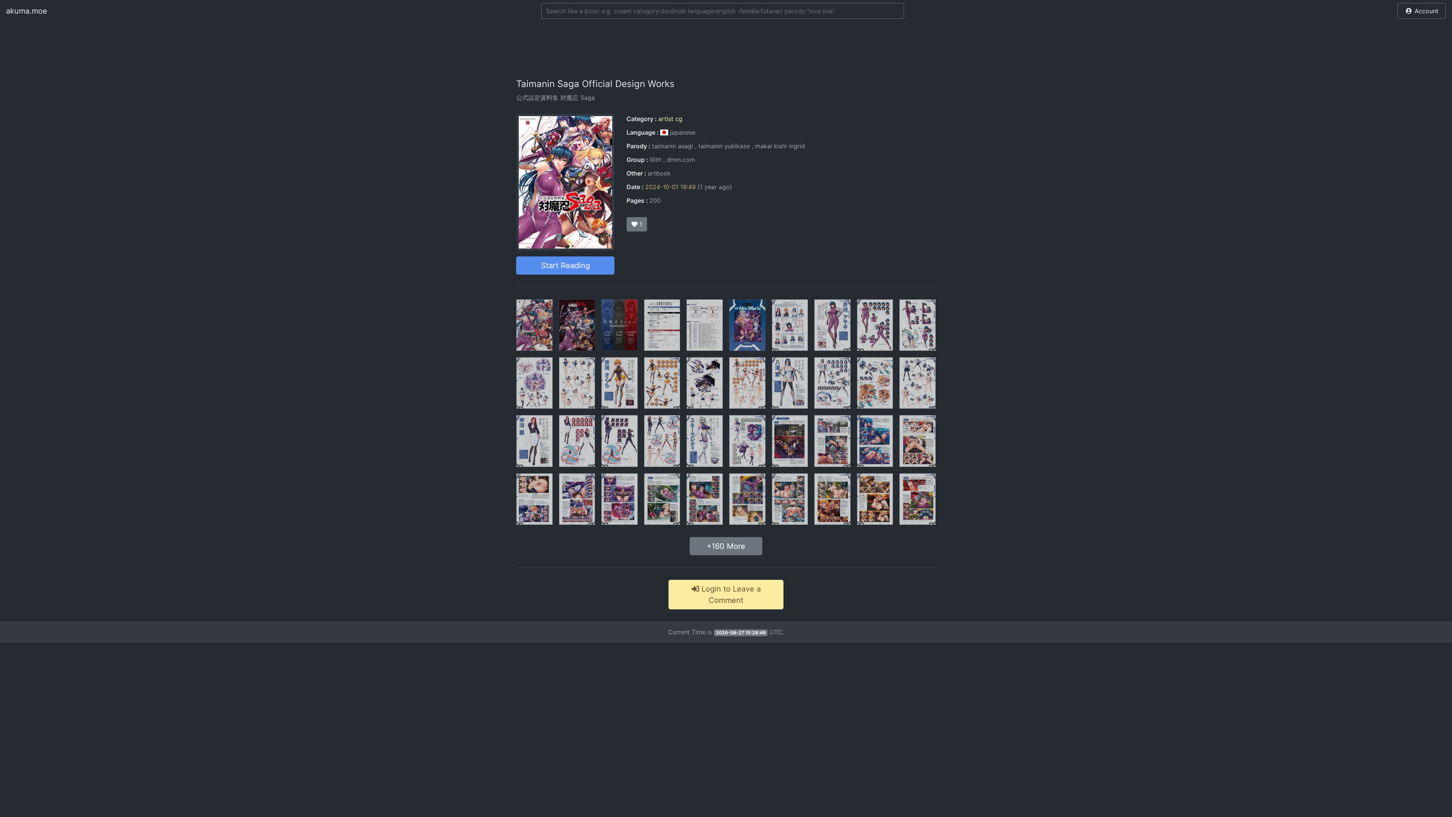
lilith (655, 159)
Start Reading (565, 265)
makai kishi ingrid (780, 146)
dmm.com (681, 159)
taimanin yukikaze (724, 146)
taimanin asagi (672, 146)
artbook (659, 173)
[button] (1422, 11)
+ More (726, 546)
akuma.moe (26, 11)
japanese (681, 132)
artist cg (670, 119)
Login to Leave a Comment (730, 594)
